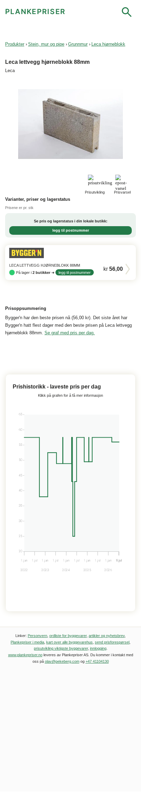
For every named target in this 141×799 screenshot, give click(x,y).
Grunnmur (78, 44)
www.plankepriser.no (25, 655)
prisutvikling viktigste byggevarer (61, 648)
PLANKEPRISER (35, 11)
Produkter (14, 44)
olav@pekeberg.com (62, 661)
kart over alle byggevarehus (69, 642)
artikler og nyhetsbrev (107, 636)
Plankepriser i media (27, 642)
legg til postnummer (70, 230)
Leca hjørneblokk (108, 44)
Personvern (37, 636)
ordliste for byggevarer (68, 636)
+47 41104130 (97, 661)
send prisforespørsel (112, 642)
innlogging (98, 648)
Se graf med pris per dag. (69, 332)
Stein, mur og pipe (46, 44)
